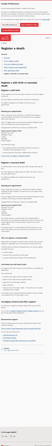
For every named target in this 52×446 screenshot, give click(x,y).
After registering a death (11, 70)
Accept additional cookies (10, 30)
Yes (6, 436)
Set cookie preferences (9, 25)
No (14, 436)
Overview (7, 58)
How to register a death (11, 61)
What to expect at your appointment (15, 67)
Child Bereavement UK (10, 335)
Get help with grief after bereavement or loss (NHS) (19, 340)
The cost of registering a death (13, 64)
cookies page (46, 19)
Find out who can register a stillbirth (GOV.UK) (15, 156)
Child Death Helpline (9, 338)
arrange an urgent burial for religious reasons (24, 311)
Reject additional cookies (29, 25)
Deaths (4, 43)
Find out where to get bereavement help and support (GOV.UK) (21, 328)
